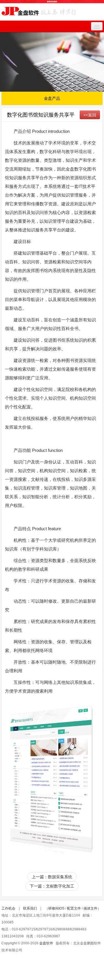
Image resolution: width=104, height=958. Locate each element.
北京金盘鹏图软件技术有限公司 (39, 13)
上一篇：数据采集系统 (52, 876)
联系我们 (30, 908)
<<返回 (89, 115)
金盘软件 (46, 943)
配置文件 (74, 908)
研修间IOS (56, 908)
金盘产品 (52, 98)
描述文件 (90, 908)
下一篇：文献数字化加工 (52, 886)
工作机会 (8, 908)
